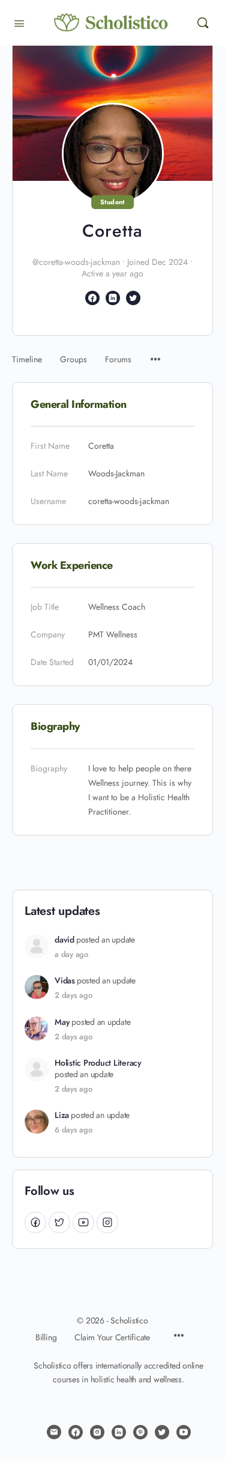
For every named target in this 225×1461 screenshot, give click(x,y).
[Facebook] (35, 1222)
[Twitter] (59, 1222)
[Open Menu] (19, 22)
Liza (62, 1115)
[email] (54, 1432)
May (62, 1022)
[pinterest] (140, 1432)
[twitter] (162, 1432)
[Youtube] (83, 1222)
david (64, 940)
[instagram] (97, 1432)
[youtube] (183, 1432)
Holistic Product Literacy (98, 1063)
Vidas (65, 980)
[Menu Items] (155, 353)
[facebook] (75, 1432)
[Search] (203, 23)
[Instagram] (107, 1222)
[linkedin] (119, 1432)
